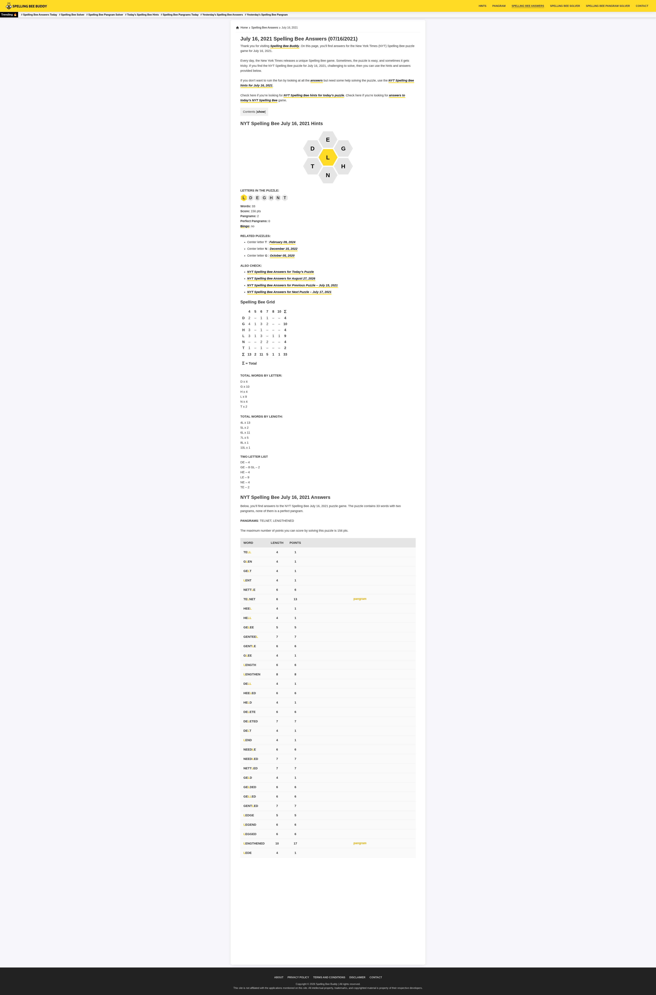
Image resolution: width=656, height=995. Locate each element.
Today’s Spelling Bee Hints (143, 14)
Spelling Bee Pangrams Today (181, 14)
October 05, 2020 (282, 255)
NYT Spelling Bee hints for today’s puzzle (314, 95)
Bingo (244, 226)
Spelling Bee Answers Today (40, 14)
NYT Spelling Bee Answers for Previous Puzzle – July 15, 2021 (292, 285)
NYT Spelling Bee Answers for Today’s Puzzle (280, 272)
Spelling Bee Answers (264, 27)
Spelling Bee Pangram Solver (105, 14)
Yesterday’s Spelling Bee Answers (222, 14)
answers (316, 80)
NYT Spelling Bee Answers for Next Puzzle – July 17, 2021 (289, 292)
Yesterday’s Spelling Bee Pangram (267, 14)
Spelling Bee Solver (72, 14)
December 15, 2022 (283, 248)
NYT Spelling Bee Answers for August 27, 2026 (281, 278)
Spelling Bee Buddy (284, 46)
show (261, 111)
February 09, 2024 (282, 242)
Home (244, 27)
